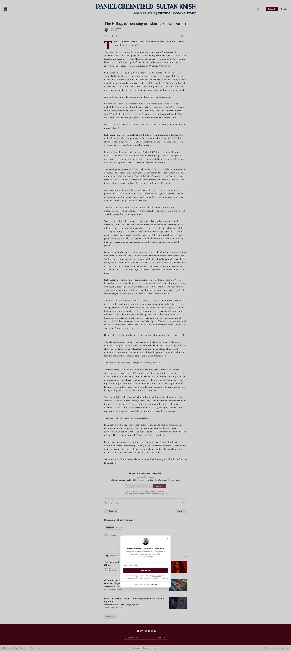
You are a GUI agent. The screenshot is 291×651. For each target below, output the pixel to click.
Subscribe (145, 570)
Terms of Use (156, 576)
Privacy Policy (162, 578)
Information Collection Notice (145, 578)
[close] (167, 539)
